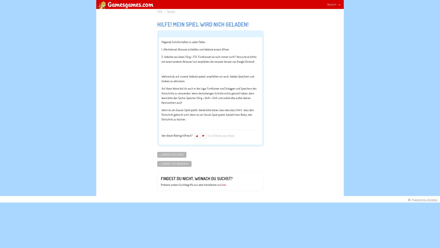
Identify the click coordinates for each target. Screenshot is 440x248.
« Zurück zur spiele (172, 154)
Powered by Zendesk (424, 199)
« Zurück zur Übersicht (174, 164)
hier (224, 185)
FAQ (159, 11)
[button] (197, 136)
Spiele (171, 11)
